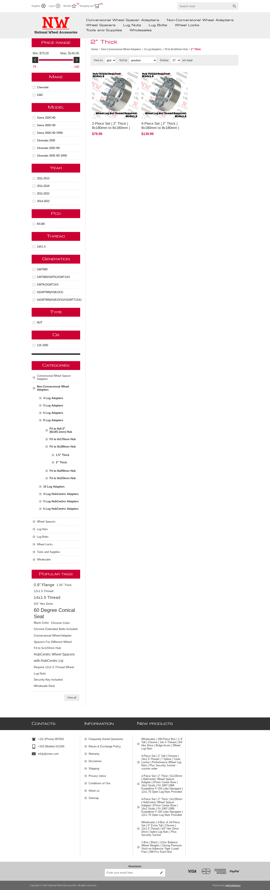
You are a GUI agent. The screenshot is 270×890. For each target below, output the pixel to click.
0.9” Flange (44, 585)
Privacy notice (97, 775)
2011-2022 (43, 193)
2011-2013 (43, 178)
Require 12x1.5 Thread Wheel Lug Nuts (54, 670)
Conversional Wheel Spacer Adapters (122, 20)
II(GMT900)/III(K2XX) (50, 292)
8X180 (41, 223)
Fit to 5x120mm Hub (47, 648)
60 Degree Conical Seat (54, 613)
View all (71, 697)
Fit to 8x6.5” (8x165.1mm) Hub (61, 430)
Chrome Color (60, 623)
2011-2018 (43, 186)
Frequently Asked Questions (106, 739)
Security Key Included (48, 679)
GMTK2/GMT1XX (48, 284)
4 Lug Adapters (53, 398)
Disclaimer (95, 761)
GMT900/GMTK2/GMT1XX (53, 277)
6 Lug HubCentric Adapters (60, 508)
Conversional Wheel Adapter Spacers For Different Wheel (53, 638)
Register (36, 6)
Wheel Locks (187, 25)
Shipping (94, 768)
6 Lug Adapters (53, 412)
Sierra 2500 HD (46, 117)
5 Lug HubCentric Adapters (60, 501)
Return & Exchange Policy (105, 746)
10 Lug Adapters (54, 486)
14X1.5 (41, 246)
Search (234, 6)
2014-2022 (43, 201)
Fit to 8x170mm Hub (63, 439)
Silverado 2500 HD (48, 148)
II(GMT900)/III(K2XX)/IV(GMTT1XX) (58, 299)
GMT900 (42, 269)
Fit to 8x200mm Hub (63, 470)
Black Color (41, 622)
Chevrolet (43, 87)
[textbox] (204, 6)
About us (94, 790)
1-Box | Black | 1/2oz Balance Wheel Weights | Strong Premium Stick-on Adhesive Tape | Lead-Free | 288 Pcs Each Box (161, 847)
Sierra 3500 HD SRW (50, 132)
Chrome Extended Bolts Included (56, 629)
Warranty (94, 753)
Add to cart (128, 112)
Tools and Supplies (104, 30)
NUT (39, 322)
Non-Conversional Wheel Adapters (200, 20)
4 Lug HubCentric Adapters (60, 494)
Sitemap (94, 798)
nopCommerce (232, 885)
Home (94, 49)
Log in (52, 6)
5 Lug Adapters (53, 405)
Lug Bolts (158, 25)
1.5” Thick (62, 455)
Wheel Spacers (101, 25)
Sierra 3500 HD (46, 125)
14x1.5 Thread (47, 597)
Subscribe (161, 873)
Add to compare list (105, 112)
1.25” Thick (64, 585)
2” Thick (61, 462)
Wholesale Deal (44, 686)
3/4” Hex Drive (43, 603)
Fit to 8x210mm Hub (63, 478)
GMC (40, 95)
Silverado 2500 (46, 140)
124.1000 (42, 345)
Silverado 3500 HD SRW (52, 155)
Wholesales (141, 30)
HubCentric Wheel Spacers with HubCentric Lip (54, 657)
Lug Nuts (132, 25)
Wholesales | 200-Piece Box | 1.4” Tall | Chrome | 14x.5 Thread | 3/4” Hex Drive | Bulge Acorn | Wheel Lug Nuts (162, 743)
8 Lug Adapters (53, 420)
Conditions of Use (99, 783)
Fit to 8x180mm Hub (63, 446)
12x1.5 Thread (43, 591)
